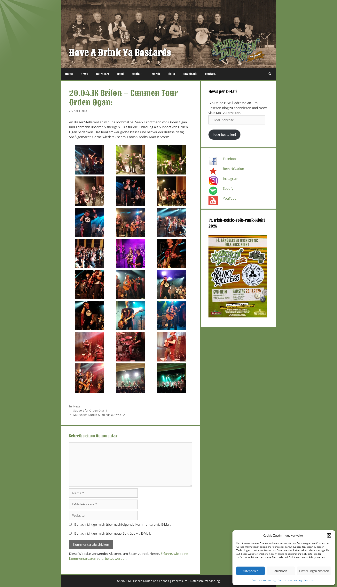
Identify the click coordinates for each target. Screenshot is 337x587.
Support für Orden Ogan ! (90, 410)
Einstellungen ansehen (314, 571)
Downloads (190, 74)
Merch (156, 74)
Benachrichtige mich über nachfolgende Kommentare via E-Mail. (122, 524)
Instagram (230, 178)
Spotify (228, 188)
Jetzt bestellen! (224, 134)
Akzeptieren (250, 571)
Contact (210, 74)
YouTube (229, 198)
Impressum (310, 580)
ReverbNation (233, 168)
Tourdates (102, 74)
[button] (329, 535)
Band (120, 74)
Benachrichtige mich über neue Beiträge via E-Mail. (112, 533)
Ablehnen (280, 571)
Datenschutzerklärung (264, 580)
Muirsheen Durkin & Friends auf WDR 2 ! (99, 415)
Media (136, 74)
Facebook (230, 158)
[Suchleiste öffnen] (270, 74)
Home (69, 74)
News (84, 74)
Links (171, 74)
